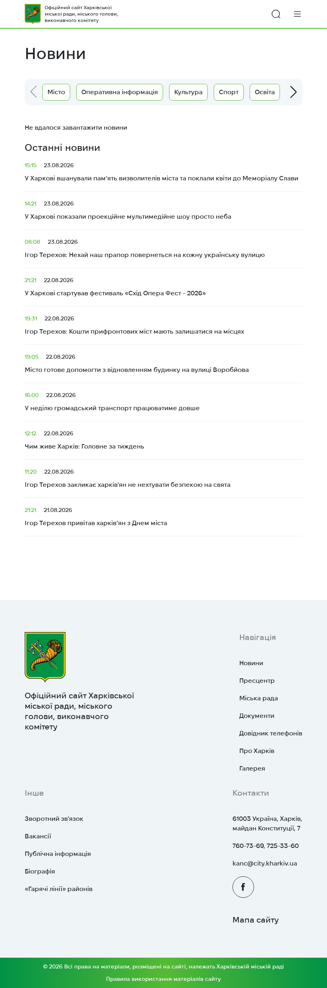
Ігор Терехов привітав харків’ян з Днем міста (96, 516)
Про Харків (256, 750)
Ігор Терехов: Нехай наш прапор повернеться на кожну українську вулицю (145, 248)
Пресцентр (257, 680)
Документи (256, 715)
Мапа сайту (255, 919)
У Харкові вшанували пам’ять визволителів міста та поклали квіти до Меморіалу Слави (161, 172)
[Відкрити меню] (297, 14)
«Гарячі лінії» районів (59, 888)
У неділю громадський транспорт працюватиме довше (112, 401)
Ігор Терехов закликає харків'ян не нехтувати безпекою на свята (127, 478)
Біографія (40, 871)
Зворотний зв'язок (54, 818)
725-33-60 (283, 845)
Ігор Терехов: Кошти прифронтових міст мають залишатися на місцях (134, 325)
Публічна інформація (58, 853)
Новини (251, 663)
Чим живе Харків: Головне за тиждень (84, 440)
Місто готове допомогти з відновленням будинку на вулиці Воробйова (137, 363)
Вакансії (38, 836)
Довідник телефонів (270, 733)
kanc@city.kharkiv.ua (264, 863)
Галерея (252, 768)
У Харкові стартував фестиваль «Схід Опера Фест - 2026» (115, 286)
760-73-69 (248, 845)
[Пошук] (276, 14)
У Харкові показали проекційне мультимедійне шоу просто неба (128, 210)
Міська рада (258, 698)
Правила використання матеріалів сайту (163, 979)
